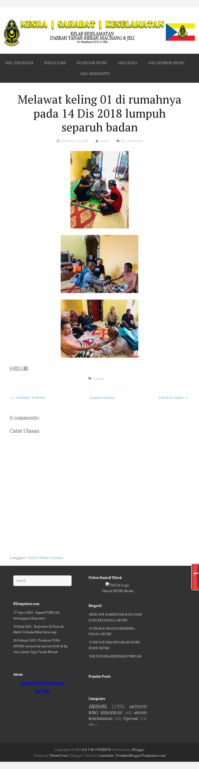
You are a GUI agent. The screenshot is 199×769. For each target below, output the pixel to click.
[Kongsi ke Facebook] (25, 368)
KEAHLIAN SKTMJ (92, 62)
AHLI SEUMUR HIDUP (166, 62)
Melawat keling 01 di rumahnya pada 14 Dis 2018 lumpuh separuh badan (100, 113)
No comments (132, 140)
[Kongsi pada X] (21, 368)
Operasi (130, 718)
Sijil (91, 724)
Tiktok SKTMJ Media (117, 590)
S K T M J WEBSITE (96, 749)
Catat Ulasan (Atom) (45, 557)
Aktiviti (98, 378)
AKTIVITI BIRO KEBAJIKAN (118, 709)
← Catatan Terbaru (28, 397)
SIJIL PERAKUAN (19, 62)
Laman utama (102, 397)
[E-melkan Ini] (11, 368)
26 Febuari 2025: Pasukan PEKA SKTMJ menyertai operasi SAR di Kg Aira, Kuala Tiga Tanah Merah (40, 646)
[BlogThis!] (16, 368)
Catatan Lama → (173, 397)
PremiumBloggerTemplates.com (141, 755)
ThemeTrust (58, 755)
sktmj (104, 140)
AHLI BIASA (127, 62)
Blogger (138, 749)
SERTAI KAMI (55, 62)
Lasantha (106, 755)
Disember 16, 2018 (74, 140)
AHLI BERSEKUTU (95, 73)
